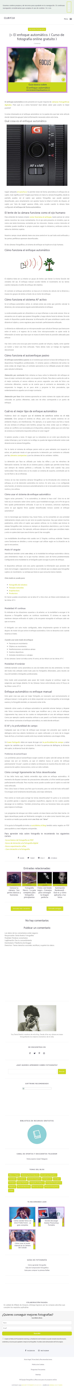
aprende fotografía (37, 29)
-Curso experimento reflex (16, 846)
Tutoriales (12, 1179)
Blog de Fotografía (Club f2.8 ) (32, 1385)
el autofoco (22, 191)
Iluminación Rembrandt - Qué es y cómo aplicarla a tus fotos (60, 892)
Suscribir (37, 1333)
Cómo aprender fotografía (37, 1265)
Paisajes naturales (16, 587)
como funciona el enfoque (40, 217)
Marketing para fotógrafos (30, 1175)
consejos (57, 1179)
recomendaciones (24, 1187)
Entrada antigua (55, 908)
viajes (11, 1190)
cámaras (12, 1183)
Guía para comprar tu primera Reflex (37, 1270)
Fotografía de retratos (18, 584)
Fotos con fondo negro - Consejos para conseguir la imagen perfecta (44, 892)
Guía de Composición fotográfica (37, 1267)
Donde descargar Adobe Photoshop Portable (51, 1222)
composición (47, 1179)
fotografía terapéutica (53, 1183)
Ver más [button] (48, 8)
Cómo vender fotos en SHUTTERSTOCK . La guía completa (22, 1222)
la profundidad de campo (53, 742)
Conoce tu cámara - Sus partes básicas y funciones (14, 891)
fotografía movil (22, 1183)
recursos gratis (37, 1187)
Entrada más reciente (21, 908)
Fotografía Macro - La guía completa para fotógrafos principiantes (29, 892)
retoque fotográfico (51, 1187)
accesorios (21, 1179)
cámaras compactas (18, 455)
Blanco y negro (14, 1175)
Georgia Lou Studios (55, 1385)
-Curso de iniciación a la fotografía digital (21, 843)
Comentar (37, 43)
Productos (13, 593)
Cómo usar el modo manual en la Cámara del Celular (23, 1245)
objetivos (12, 1187)
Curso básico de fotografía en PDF (19, 840)
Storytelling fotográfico (48, 1175)
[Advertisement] (37, 983)
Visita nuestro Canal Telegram (37, 1159)
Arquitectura (14, 590)
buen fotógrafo (13, 742)
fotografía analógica (37, 1183)
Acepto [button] (69, 7)
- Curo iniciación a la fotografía (17, 849)
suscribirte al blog (38, 825)
